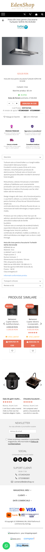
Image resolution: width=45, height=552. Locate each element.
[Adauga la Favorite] (12, 351)
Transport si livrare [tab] (11, 281)
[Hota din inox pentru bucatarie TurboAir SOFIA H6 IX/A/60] (22, 51)
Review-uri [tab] (9, 285)
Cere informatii (32, 117)
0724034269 (24, 474)
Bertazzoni (12, 319)
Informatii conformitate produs (15, 275)
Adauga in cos (29, 103)
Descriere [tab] (7, 157)
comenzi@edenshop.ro (24, 481)
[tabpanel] (22, 51)
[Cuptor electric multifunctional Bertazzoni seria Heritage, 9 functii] (12, 310)
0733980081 (24, 478)
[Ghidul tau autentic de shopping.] (29, 539)
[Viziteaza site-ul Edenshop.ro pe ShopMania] (23, 545)
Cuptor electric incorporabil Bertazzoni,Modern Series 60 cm (33, 322)
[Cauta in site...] (42, 14)
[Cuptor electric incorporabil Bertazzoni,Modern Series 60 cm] (33, 310)
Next (41, 53)
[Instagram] (30, 459)
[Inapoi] (2, 20)
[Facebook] (15, 459)
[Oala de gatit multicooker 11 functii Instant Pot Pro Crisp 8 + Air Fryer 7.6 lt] (12, 380)
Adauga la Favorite (12, 117)
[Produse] (3, 15)
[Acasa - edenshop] (22, 6)
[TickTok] (25, 459)
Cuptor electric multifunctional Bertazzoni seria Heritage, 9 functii (12, 322)
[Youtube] (20, 459)
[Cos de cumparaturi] (36, 14)
